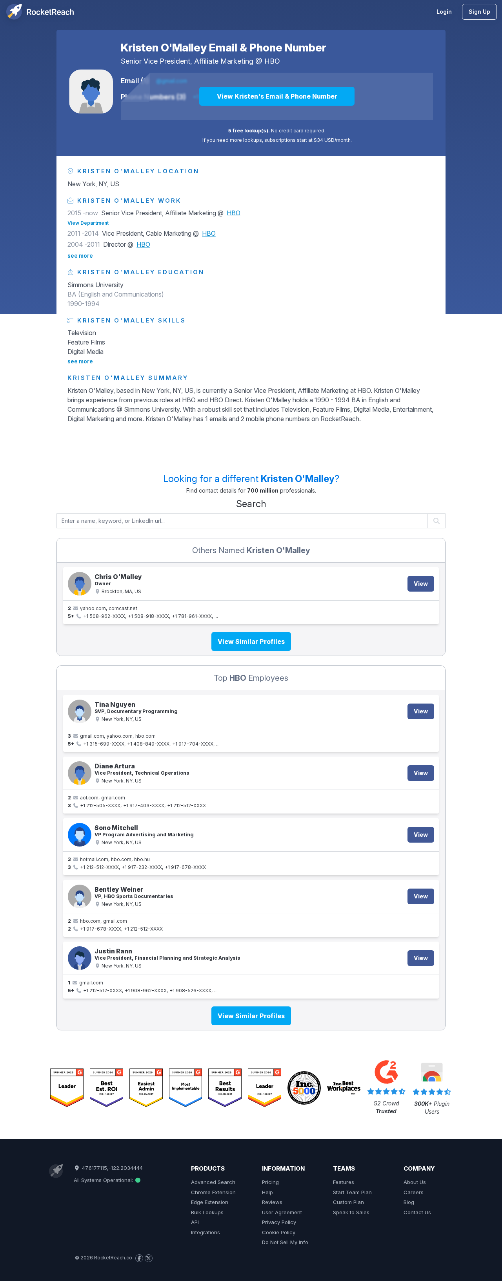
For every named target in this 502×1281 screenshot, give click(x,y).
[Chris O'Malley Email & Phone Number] (79, 584)
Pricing (270, 1182)
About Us (415, 1182)
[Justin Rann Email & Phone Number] (79, 958)
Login (444, 11)
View (421, 583)
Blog (409, 1202)
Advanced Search (213, 1182)
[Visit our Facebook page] (139, 1258)
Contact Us (417, 1212)
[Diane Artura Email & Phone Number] (79, 773)
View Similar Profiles (251, 641)
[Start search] (437, 520)
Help (267, 1192)
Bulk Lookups (207, 1212)
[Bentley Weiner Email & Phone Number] (79, 896)
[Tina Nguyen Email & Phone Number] (79, 711)
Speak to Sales (351, 1212)
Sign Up (479, 11)
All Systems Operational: (104, 1180)
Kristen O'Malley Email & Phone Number (223, 47)
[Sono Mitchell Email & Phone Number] (79, 835)
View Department (88, 223)
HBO (272, 61)
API (195, 1222)
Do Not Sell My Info (285, 1242)
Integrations (205, 1232)
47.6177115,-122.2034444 (111, 1168)
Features (343, 1182)
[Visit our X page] (149, 1258)
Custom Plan (348, 1202)
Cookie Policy (278, 1232)
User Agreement (282, 1212)
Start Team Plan (352, 1192)
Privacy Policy (279, 1222)
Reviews (272, 1202)
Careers (414, 1192)
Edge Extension (209, 1202)
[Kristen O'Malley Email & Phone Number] (91, 92)
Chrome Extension (213, 1192)
